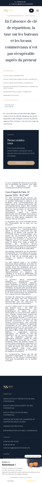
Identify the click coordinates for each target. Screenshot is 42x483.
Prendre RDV (21, 163)
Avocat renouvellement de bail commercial (20, 79)
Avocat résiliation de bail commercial (18, 83)
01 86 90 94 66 (9, 445)
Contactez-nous (11, 441)
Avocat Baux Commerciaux (13, 75)
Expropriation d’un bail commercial (17, 92)
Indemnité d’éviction (11, 95)
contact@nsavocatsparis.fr (16, 448)
